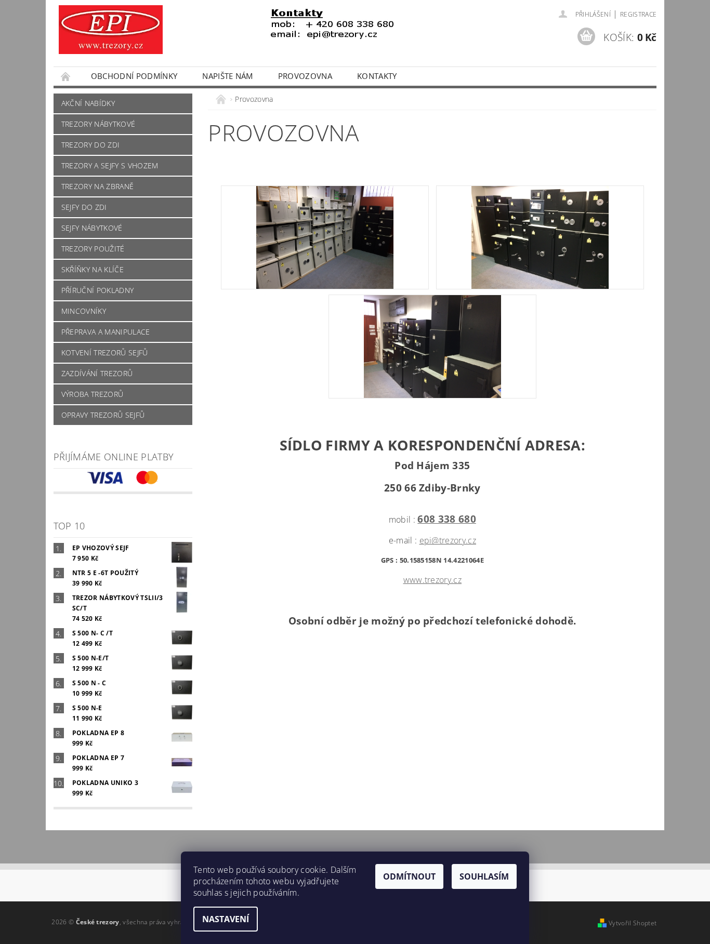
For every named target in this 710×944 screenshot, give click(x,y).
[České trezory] (111, 29)
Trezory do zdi (90, 145)
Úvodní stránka (66, 76)
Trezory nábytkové (98, 124)
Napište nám (227, 76)
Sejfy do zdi (84, 207)
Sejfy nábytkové (92, 228)
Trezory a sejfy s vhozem (110, 165)
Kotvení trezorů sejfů (104, 352)
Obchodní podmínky (134, 76)
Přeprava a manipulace (105, 332)
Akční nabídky (88, 103)
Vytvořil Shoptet (632, 923)
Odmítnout (409, 876)
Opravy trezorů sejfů (102, 415)
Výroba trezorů (92, 394)
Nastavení (225, 919)
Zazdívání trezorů (97, 373)
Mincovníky (83, 311)
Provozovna (305, 76)
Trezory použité (93, 249)
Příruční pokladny (97, 290)
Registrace (638, 14)
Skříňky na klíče (92, 269)
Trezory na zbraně (97, 186)
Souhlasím (484, 876)
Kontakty (377, 76)
